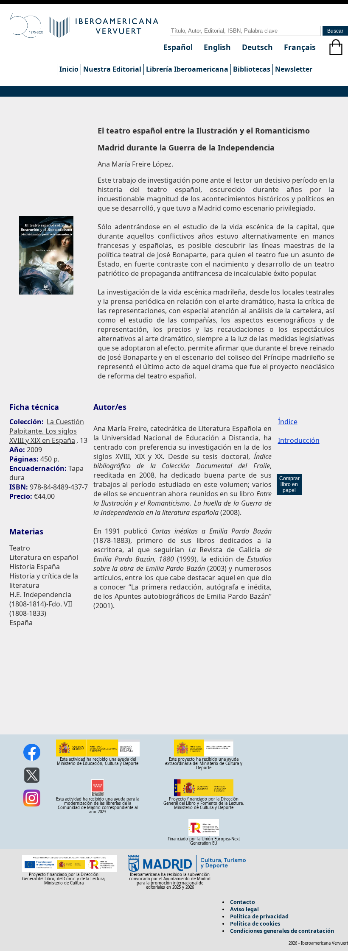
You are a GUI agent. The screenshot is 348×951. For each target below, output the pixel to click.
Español (179, 47)
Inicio (69, 69)
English (218, 47)
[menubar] (185, 69)
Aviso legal (244, 909)
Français (300, 47)
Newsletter (293, 69)
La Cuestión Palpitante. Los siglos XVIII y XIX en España (46, 431)
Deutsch (258, 47)
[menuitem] (69, 69)
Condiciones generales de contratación (282, 930)
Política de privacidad (259, 916)
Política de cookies (255, 923)
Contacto (242, 902)
